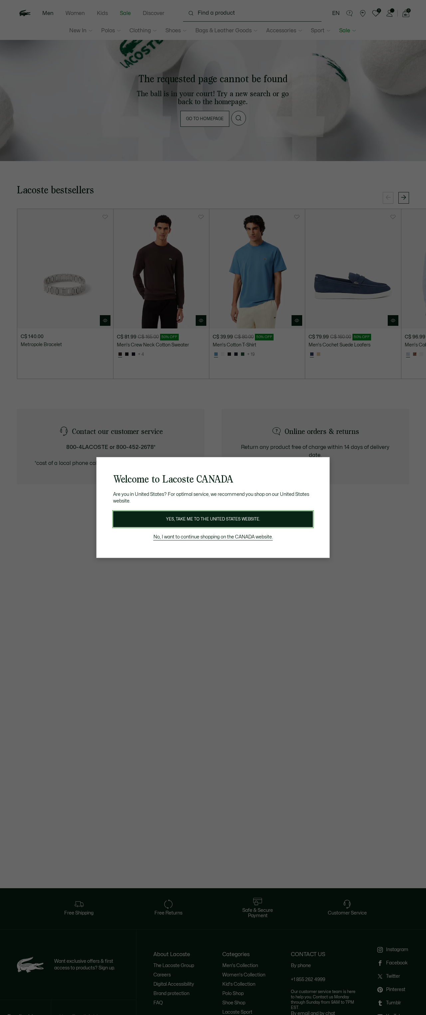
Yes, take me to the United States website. (213, 519)
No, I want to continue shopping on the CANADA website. (213, 537)
